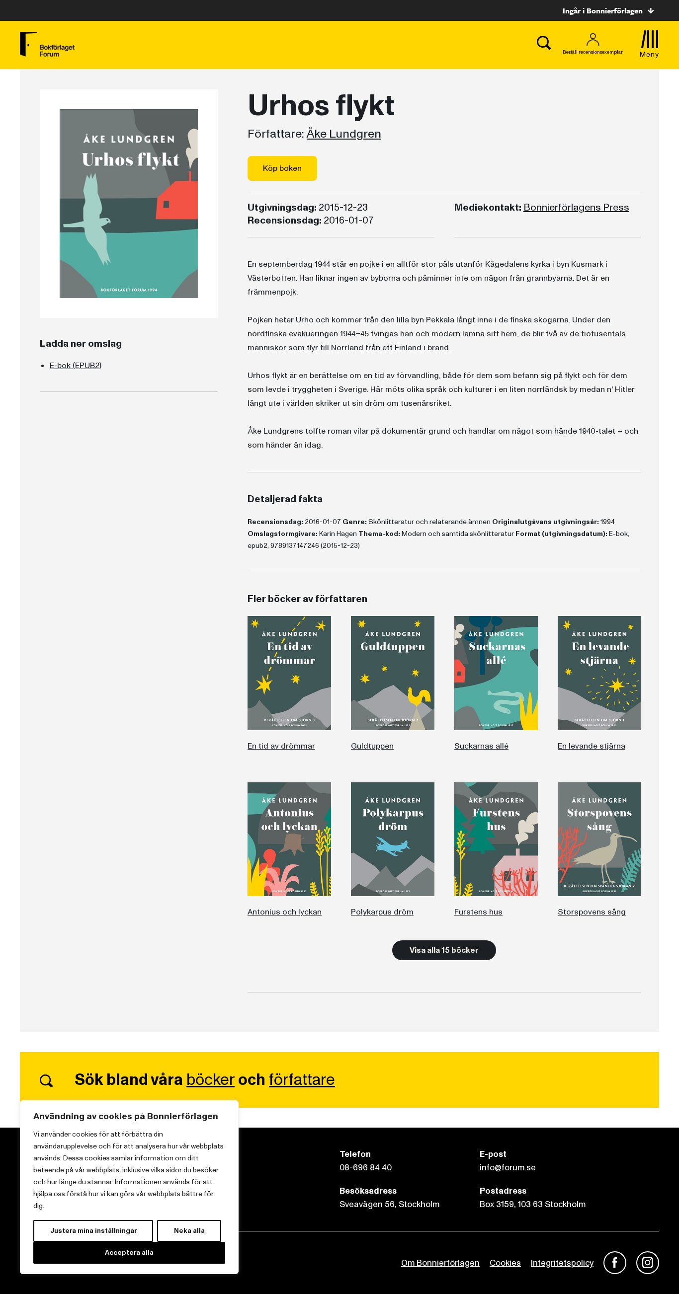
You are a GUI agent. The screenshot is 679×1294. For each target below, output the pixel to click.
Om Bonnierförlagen (440, 1263)
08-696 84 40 (366, 1167)
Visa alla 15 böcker (444, 950)
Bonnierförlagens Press (576, 208)
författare (302, 1080)
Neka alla (189, 1230)
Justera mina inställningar (93, 1230)
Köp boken (282, 168)
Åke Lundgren (344, 134)
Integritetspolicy (562, 1263)
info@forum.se (508, 1167)
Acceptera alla (129, 1252)
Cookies (505, 1263)
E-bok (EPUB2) (75, 365)
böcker (210, 1080)
